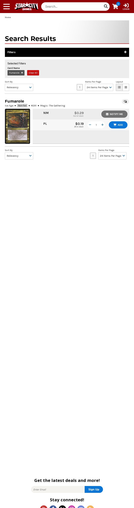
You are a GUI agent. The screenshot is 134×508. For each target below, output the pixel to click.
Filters (12, 52)
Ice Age (9, 105)
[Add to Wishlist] (125, 101)
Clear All (33, 72)
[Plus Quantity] (102, 124)
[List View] (119, 87)
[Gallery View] (126, 87)
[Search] (106, 6)
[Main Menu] (6, 6)
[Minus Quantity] (90, 124)
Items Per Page (93, 82)
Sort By (9, 82)
